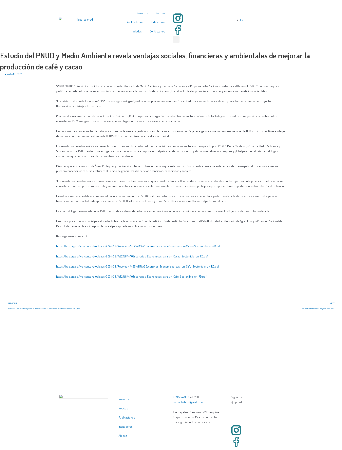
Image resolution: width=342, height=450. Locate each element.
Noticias (160, 13)
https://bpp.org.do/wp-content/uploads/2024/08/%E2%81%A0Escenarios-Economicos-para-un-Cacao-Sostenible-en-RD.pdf (132, 256)
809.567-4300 (181, 397)
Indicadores (158, 22)
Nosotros (142, 13)
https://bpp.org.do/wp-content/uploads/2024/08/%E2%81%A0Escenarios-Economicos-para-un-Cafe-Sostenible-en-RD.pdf (131, 276)
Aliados (137, 31)
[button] (176, 39)
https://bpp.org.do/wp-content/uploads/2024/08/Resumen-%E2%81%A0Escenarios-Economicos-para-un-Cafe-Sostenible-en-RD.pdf (137, 266)
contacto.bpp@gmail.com (188, 402)
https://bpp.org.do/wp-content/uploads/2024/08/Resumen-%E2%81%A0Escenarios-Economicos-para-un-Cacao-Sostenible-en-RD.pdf (138, 246)
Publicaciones (135, 22)
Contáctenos (157, 31)
